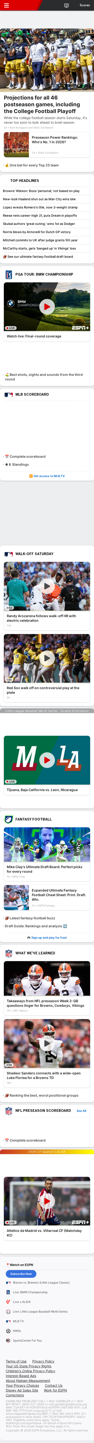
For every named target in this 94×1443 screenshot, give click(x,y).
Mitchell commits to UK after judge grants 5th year (40, 240)
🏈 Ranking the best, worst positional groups (42, 1095)
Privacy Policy (43, 1361)
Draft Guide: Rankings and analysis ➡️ (36, 926)
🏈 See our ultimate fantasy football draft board (38, 256)
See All (81, 1111)
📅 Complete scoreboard (25, 456)
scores (85, 5)
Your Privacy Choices (22, 1385)
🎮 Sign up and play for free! (47, 937)
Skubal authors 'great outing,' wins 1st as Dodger (39, 224)
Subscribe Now (21, 1274)
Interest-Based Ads (21, 1376)
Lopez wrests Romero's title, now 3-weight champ (40, 207)
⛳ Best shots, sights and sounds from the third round (44, 376)
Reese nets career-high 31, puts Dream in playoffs (40, 215)
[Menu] (6, 5)
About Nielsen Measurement (28, 1381)
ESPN (25, 5)
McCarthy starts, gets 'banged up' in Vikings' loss (39, 248)
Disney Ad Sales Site (22, 1390)
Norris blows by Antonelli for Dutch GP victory (37, 232)
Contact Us (53, 1385)
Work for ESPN (55, 1390)
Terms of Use (16, 1361)
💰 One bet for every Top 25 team (32, 165)
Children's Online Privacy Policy (30, 1371)
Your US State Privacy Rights (28, 1366)
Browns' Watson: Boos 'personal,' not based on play (41, 191)
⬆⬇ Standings (17, 464)
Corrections (15, 1395)
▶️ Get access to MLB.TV (47, 476)
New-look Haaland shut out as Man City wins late (39, 199)
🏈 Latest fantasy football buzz (30, 918)
